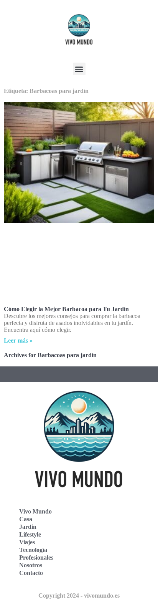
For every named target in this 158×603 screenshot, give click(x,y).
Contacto (31, 573)
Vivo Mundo (35, 511)
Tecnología (33, 550)
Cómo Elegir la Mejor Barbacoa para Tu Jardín (66, 309)
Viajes (27, 542)
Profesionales (36, 557)
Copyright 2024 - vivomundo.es (79, 595)
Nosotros (30, 565)
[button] (79, 69)
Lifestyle (30, 534)
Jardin (27, 526)
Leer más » (18, 340)
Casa (25, 519)
